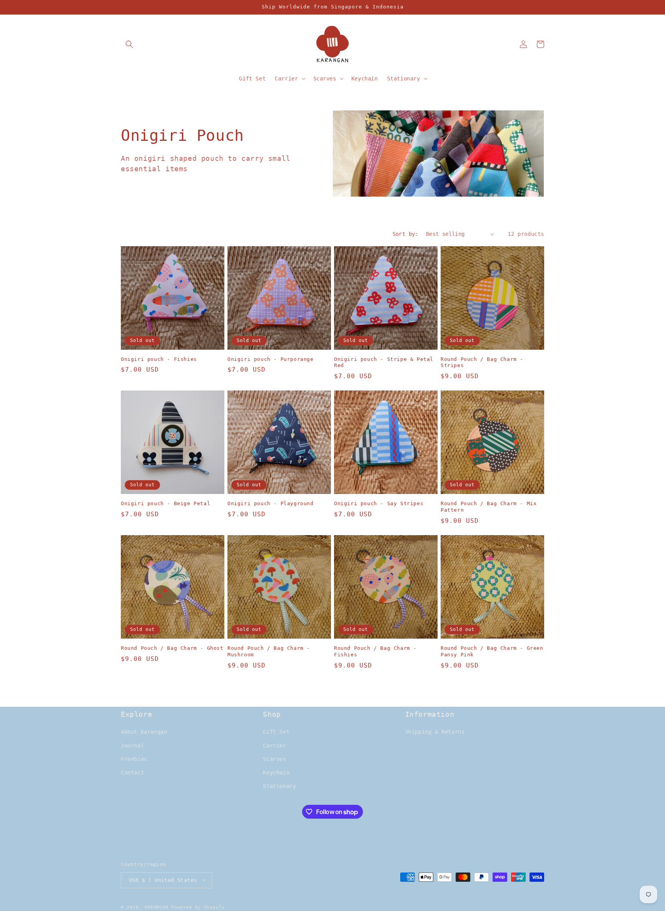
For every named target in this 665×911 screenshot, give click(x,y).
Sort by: (405, 234)
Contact (132, 772)
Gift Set (276, 732)
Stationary (279, 786)
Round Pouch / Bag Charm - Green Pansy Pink (492, 651)
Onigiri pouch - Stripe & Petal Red (383, 362)
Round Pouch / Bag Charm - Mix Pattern (488, 507)
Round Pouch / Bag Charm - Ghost (172, 648)
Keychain (276, 772)
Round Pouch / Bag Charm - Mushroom (268, 651)
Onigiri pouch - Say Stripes (378, 503)
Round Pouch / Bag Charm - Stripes (482, 362)
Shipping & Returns (435, 732)
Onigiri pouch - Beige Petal (165, 503)
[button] (129, 44)
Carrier (274, 745)
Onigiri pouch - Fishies (159, 359)
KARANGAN (157, 906)
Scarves (274, 759)
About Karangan (144, 732)
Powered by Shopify (198, 906)
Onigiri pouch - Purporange (270, 359)
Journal (132, 745)
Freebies (134, 759)
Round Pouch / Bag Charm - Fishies (375, 651)
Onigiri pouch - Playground (270, 503)
